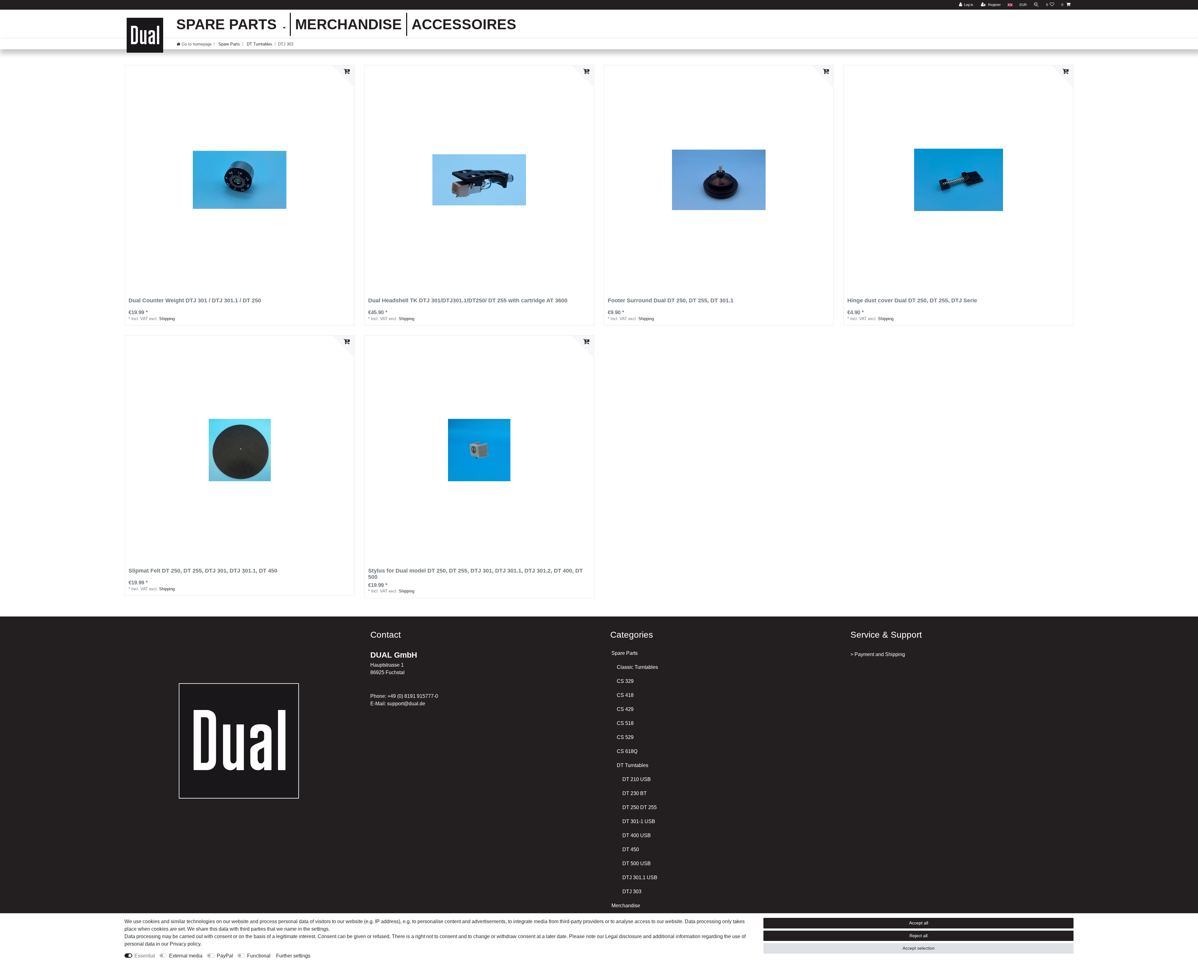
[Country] (1010, 5)
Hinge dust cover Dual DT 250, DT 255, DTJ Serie (912, 301)
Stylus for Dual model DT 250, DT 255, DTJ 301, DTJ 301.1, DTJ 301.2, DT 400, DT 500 (475, 574)
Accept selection (919, 948)
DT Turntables (259, 44)
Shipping (167, 318)
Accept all (918, 922)
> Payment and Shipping (877, 654)
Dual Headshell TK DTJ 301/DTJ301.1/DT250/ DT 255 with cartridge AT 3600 (467, 301)
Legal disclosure (623, 936)
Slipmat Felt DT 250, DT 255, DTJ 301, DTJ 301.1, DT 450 (203, 571)
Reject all (918, 935)
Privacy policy (185, 944)
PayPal (225, 955)
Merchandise (348, 24)
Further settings (293, 955)
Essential (144, 955)
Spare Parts (228, 24)
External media (185, 955)
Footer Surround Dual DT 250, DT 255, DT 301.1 (670, 301)
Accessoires (464, 24)
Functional (258, 955)
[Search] (1036, 5)
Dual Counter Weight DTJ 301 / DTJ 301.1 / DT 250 (195, 301)
